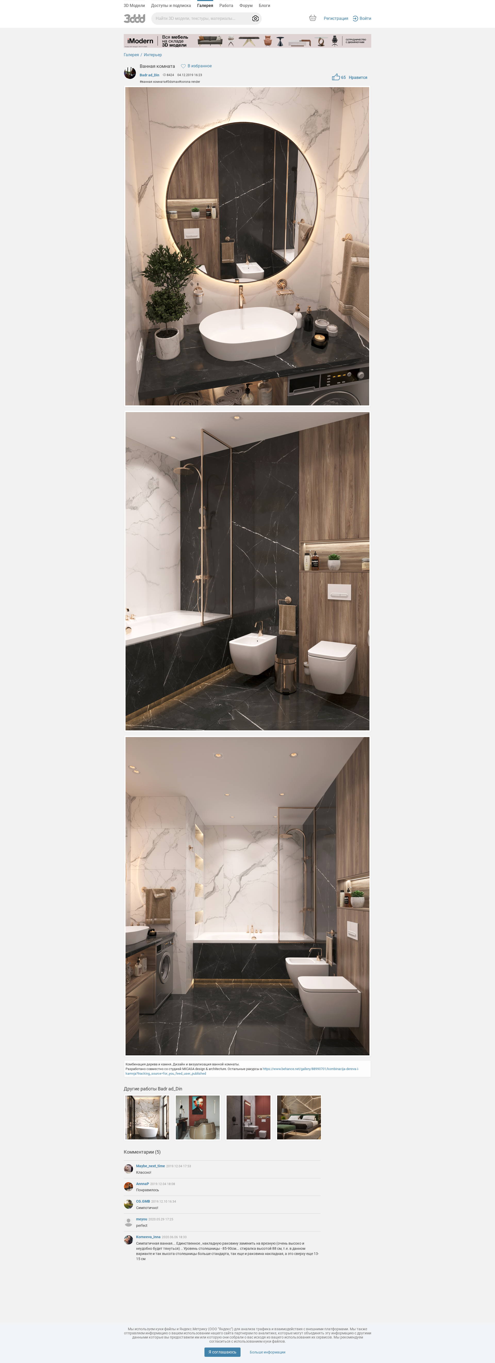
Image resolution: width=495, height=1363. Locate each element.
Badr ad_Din (149, 75)
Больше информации (267, 1352)
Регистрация (336, 18)
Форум (246, 5)
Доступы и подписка (171, 5)
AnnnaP (143, 1184)
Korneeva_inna (148, 1237)
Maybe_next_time (151, 1166)
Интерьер (153, 54)
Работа (226, 5)
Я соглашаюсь (222, 1352)
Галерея (205, 5)
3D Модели (134, 5)
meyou (142, 1219)
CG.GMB (143, 1201)
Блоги (264, 5)
